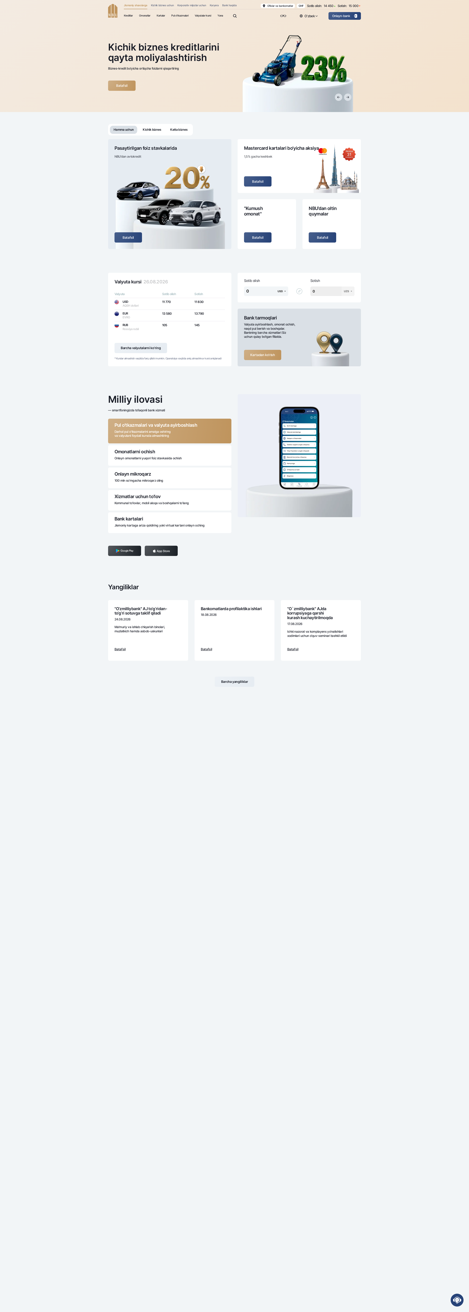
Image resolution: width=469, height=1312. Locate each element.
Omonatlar (144, 15)
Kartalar (161, 15)
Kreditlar (128, 15)
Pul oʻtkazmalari (179, 15)
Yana (220, 15)
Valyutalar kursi (203, 15)
